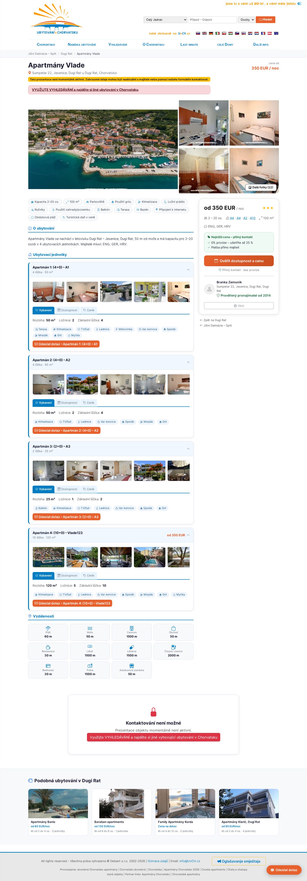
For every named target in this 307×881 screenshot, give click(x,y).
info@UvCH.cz (190, 861)
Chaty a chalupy (237, 869)
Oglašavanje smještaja (241, 861)
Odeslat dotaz (286, 870)
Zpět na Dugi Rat (215, 320)
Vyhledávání (118, 44)
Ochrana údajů (158, 861)
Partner (129, 874)
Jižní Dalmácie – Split (42, 53)
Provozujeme (68, 869)
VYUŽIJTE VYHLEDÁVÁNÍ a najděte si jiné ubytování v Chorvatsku (85, 90)
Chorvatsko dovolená (133, 869)
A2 (245, 218)
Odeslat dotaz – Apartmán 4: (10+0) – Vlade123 (74, 603)
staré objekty (115, 874)
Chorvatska (155, 869)
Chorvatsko (46, 44)
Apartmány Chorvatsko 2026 (181, 869)
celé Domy (225, 44)
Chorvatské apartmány (186, 874)
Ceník (90, 310)
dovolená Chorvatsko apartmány (97, 869)
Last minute (189, 44)
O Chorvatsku (153, 44)
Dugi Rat (66, 53)
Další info (261, 44)
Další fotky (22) (262, 187)
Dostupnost (69, 310)
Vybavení (45, 310)
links (137, 874)
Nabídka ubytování (82, 44)
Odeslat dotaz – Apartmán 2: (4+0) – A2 (68, 430)
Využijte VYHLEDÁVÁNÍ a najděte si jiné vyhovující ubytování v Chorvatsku (153, 737)
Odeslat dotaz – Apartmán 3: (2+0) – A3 (68, 517)
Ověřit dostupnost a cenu (242, 261)
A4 (232, 218)
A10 (253, 218)
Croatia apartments (213, 869)
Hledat (267, 19)
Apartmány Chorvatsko (156, 874)
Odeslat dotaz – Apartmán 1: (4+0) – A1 (68, 344)
